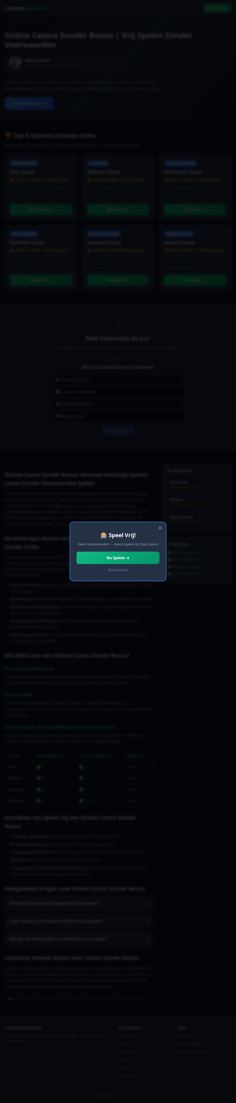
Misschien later (118, 569)
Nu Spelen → (118, 557)
